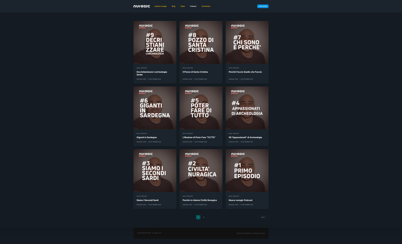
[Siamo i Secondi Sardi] (154, 170)
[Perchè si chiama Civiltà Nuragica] (201, 170)
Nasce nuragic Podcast (241, 200)
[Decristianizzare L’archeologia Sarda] (154, 42)
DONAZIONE (263, 6)
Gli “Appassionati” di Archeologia (245, 137)
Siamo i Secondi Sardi (147, 200)
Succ (263, 217)
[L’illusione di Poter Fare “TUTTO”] (201, 107)
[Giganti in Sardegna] (154, 107)
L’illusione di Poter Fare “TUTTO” (199, 137)
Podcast (193, 6)
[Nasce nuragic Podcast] (247, 170)
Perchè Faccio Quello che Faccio (245, 72)
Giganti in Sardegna (147, 137)
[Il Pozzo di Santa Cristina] (201, 42)
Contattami (206, 6)
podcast (144, 68)
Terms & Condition (244, 233)
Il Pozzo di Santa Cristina (195, 72)
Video (182, 6)
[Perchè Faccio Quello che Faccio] (247, 42)
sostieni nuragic (161, 6)
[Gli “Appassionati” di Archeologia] (247, 107)
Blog (173, 6)
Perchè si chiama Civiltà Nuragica (200, 200)
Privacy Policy (259, 233)
